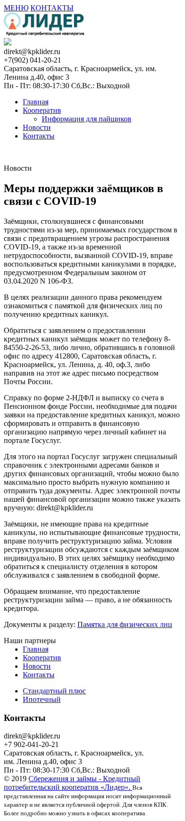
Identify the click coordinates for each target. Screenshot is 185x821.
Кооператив (42, 110)
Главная (35, 102)
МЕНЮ (16, 8)
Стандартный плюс (54, 691)
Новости (37, 127)
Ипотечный (42, 699)
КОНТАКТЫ (52, 8)
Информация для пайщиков (86, 119)
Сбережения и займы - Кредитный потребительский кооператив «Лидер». (72, 783)
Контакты (39, 136)
